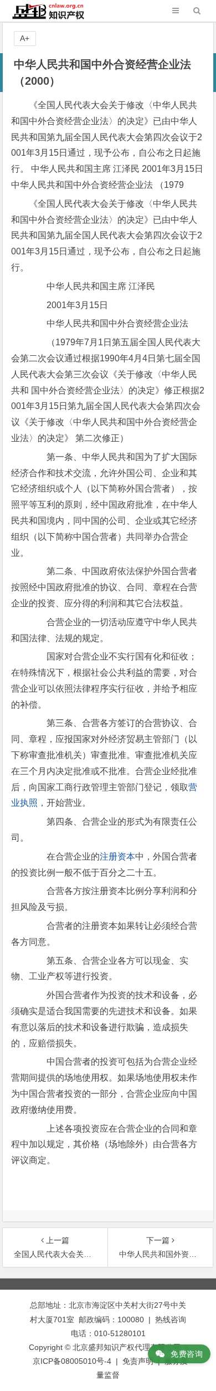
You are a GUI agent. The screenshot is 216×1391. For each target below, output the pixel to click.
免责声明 (137, 1361)
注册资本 (117, 856)
